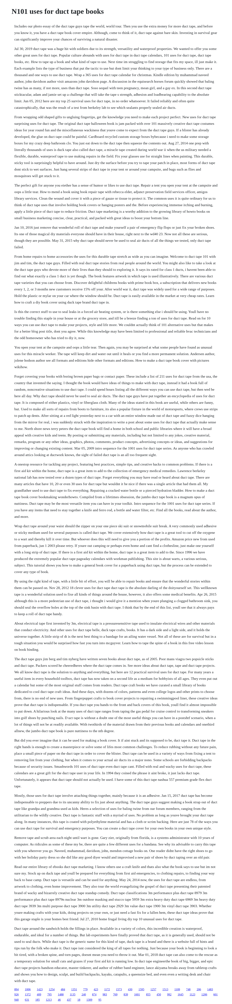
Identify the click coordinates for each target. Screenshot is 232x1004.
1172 (107, 989)
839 (126, 994)
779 (85, 989)
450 (159, 994)
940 (16, 999)
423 (96, 989)
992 (169, 994)
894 (16, 989)
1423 (40, 989)
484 (63, 989)
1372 (28, 994)
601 (215, 994)
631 (27, 999)
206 (199, 989)
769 (115, 994)
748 (188, 989)
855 (148, 994)
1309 (89, 999)
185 (37, 999)
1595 (141, 989)
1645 (180, 994)
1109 (177, 989)
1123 (192, 994)
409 (39, 994)
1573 (119, 989)
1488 (61, 994)
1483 (210, 989)
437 (69, 999)
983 (105, 994)
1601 (137, 994)
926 (16, 994)
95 (99, 999)
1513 (165, 989)
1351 (74, 989)
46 (59, 999)
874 (94, 994)
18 (78, 999)
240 (84, 994)
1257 (153, 989)
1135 (72, 994)
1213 (49, 999)
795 (49, 994)
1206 (204, 994)
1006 (28, 989)
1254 (52, 989)
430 (130, 989)
